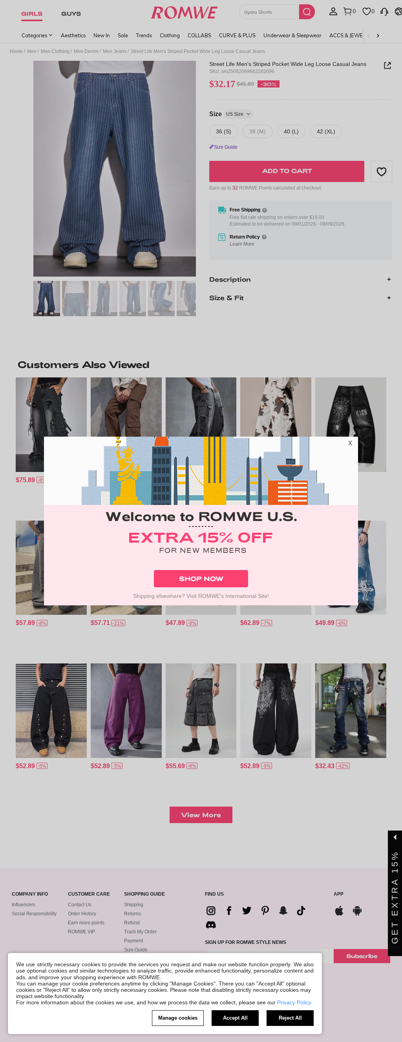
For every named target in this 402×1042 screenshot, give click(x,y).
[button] (350, 444)
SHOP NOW (201, 578)
